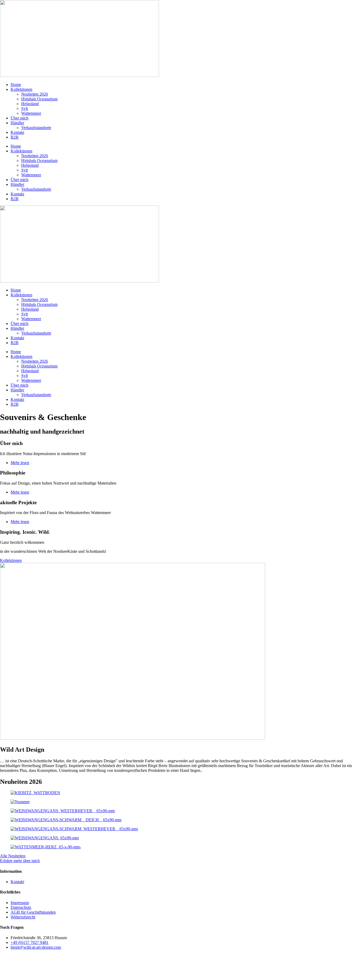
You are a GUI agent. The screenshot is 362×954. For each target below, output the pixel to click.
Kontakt (17, 132)
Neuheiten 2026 (34, 94)
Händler (17, 123)
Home (16, 84)
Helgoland (30, 103)
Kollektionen (21, 89)
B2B (15, 137)
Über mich (19, 118)
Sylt (24, 108)
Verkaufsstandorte (36, 127)
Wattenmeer (31, 113)
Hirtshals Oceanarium (39, 99)
